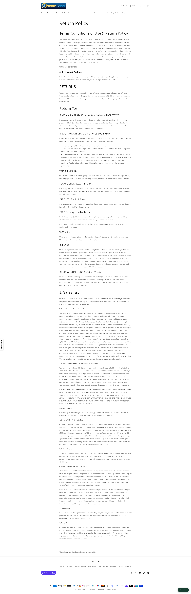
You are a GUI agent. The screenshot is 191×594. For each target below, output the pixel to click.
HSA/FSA (120, 566)
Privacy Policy (92, 566)
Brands (69, 566)
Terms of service (111, 589)
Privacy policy (92, 589)
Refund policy (101, 589)
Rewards (113, 566)
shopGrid (128, 566)
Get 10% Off (1, 344)
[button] (50, 13)
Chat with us (183, 590)
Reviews (83, 566)
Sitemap (62, 566)
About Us (77, 566)
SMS (100, 566)
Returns (105, 566)
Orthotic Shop (83, 589)
